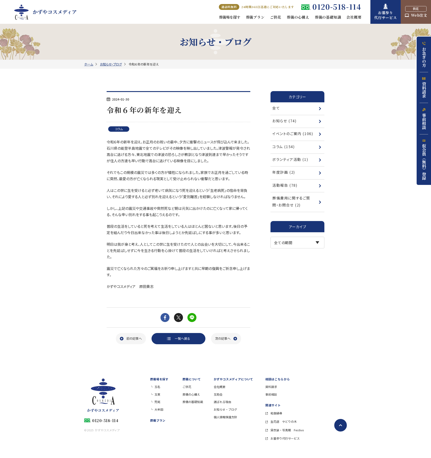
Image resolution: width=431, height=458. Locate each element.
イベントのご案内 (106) (292, 133)
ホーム (88, 64)
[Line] (191, 317)
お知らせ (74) (284, 120)
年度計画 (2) (283, 172)
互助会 (218, 394)
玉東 (157, 394)
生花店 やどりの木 (283, 421)
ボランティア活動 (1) (290, 159)
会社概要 (219, 387)
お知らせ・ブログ (111, 64)
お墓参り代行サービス (285, 438)
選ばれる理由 (222, 402)
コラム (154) (283, 146)
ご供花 (187, 387)
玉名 (157, 387)
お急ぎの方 (424, 57)
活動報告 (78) (284, 185)
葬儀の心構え (191, 394)
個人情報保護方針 (225, 417)
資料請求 (424, 90)
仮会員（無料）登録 (424, 162)
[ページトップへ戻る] (340, 425)
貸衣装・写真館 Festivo (287, 430)
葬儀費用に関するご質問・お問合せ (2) (291, 201)
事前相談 (424, 121)
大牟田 (158, 409)
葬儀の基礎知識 (193, 402)
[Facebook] (165, 317)
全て (276, 108)
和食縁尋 (276, 413)
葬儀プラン (157, 420)
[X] (178, 317)
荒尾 (157, 402)
